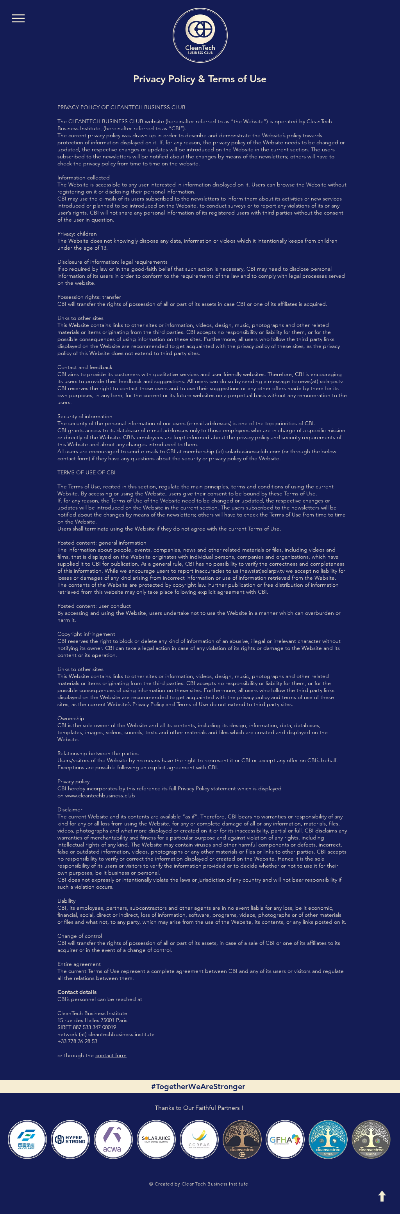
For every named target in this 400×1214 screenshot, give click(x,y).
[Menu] (18, 18)
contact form (111, 1055)
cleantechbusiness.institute (121, 1034)
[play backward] (17, 1139)
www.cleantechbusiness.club (100, 795)
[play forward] (382, 1139)
